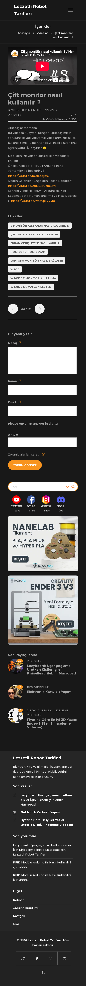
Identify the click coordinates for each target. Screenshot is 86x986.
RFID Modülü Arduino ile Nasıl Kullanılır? (42, 862)
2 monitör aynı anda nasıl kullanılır (39, 225)
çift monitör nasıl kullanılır (34, 234)
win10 (14, 269)
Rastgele (19, 916)
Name (13, 381)
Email (12, 402)
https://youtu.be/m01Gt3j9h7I (29, 176)
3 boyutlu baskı (39, 710)
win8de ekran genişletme (31, 286)
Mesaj (13, 343)
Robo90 (19, 900)
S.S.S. (16, 924)
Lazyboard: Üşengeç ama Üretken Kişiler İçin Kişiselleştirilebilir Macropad (46, 800)
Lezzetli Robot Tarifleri (29, 109)
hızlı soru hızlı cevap (27, 251)
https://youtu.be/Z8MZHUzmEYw (32, 186)
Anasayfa (24, 33)
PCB (30, 687)
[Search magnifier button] (73, 486)
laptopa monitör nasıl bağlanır (36, 260)
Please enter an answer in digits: (33, 423)
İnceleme (61, 710)
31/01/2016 (51, 109)
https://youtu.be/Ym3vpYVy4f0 (33, 201)
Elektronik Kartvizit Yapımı (40, 812)
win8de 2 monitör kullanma (33, 278)
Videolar (42, 33)
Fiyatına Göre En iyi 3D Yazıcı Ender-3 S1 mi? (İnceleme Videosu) (46, 822)
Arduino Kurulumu (26, 908)
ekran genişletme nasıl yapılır (34, 243)
